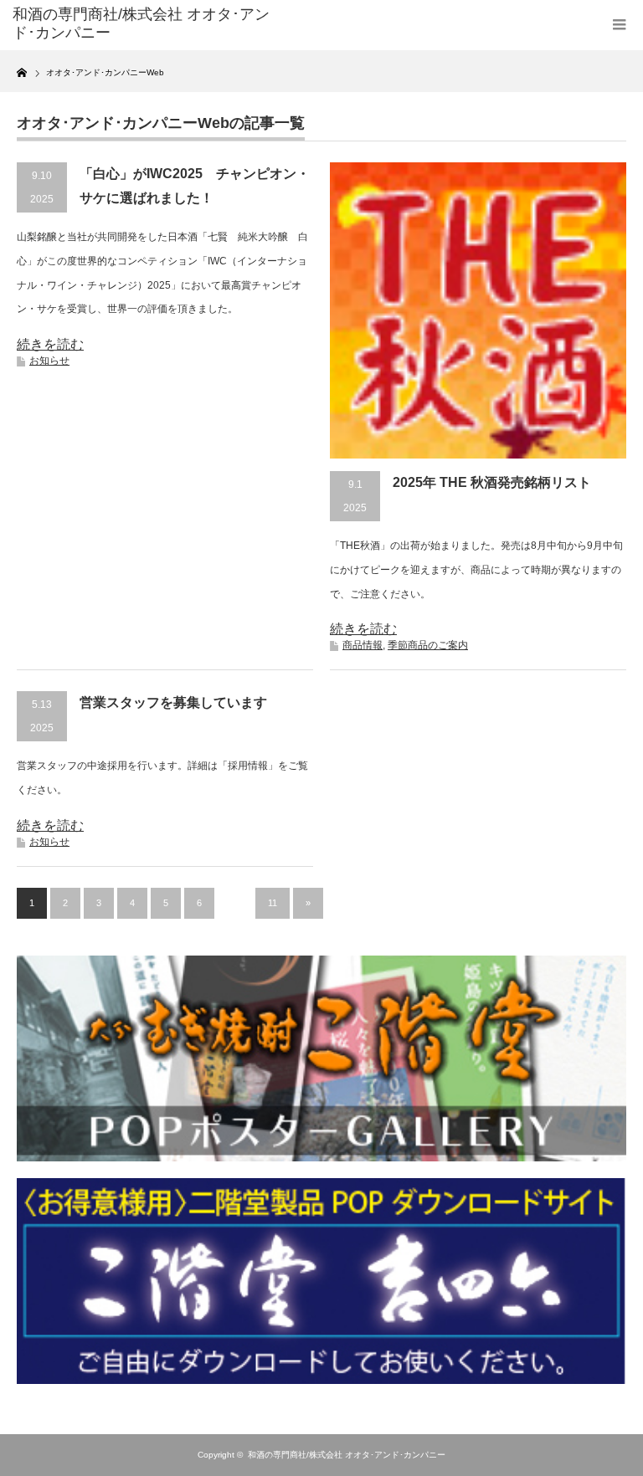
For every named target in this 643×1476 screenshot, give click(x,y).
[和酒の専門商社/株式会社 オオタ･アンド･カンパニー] (141, 24)
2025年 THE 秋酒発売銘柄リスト (492, 482)
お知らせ (49, 360)
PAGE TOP (613, 1414)
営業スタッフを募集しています (173, 702)
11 (272, 903)
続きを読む (50, 344)
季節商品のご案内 (428, 645)
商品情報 (362, 645)
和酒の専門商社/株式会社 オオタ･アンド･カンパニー (346, 1454)
